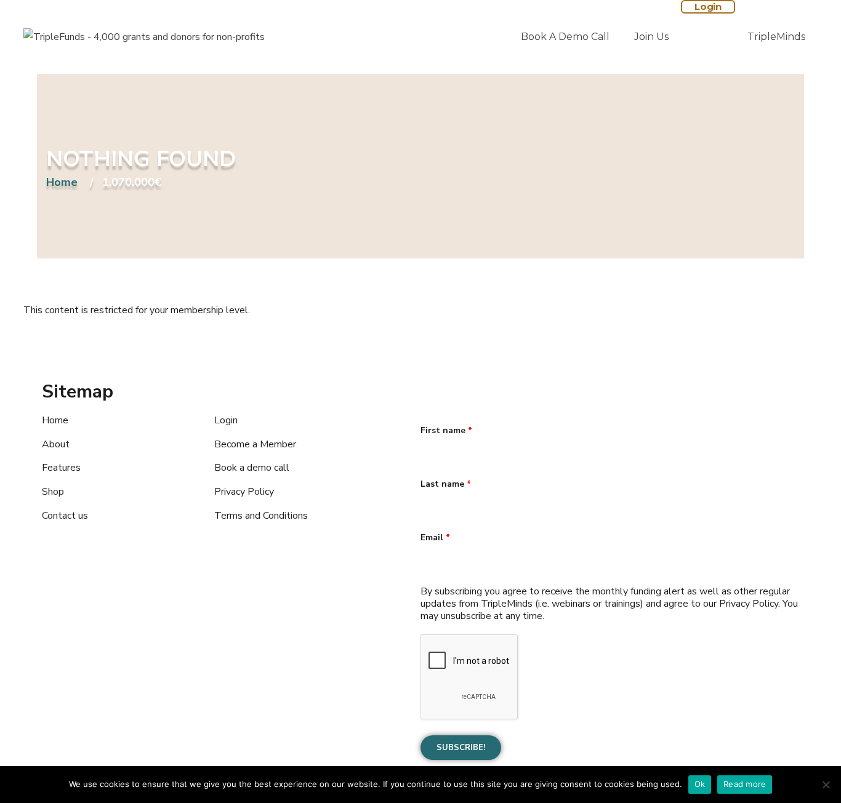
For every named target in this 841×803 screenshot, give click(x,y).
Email (435, 537)
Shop (53, 491)
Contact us (65, 515)
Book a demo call (565, 36)
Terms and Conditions (261, 515)
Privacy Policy (244, 491)
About (56, 444)
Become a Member (255, 444)
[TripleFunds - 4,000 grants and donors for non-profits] (144, 37)
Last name (445, 484)
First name (446, 430)
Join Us (651, 36)
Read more (744, 784)
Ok (700, 784)
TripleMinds (776, 36)
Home (62, 183)
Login (708, 6)
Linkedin (131, 621)
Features (61, 467)
